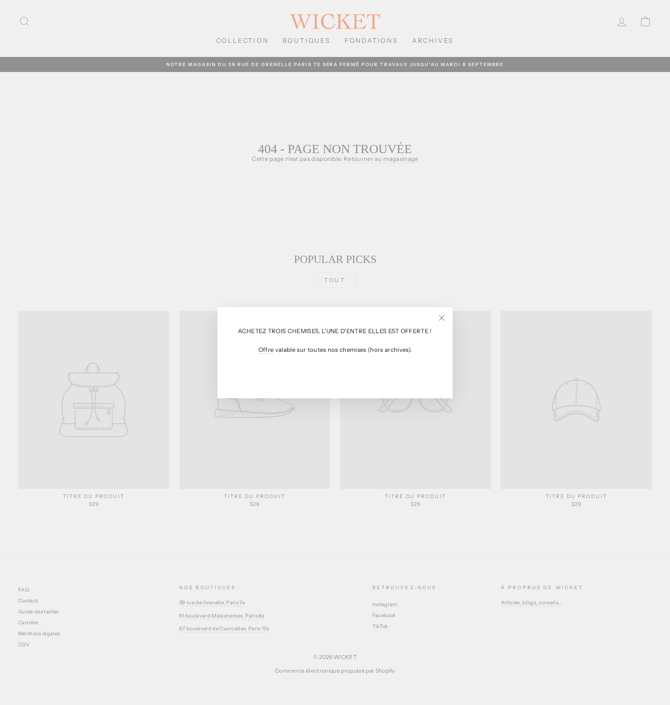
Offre (266, 349)
